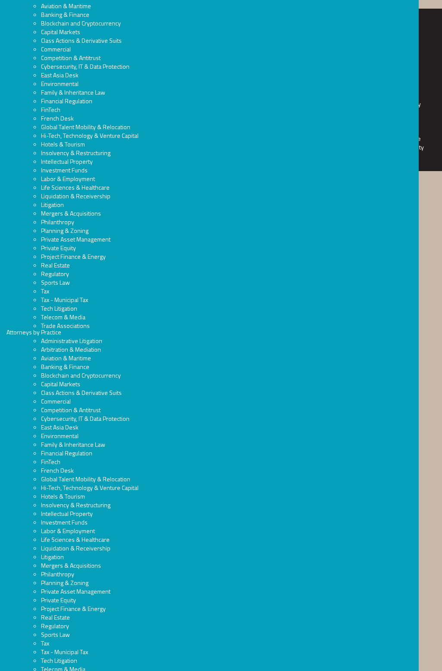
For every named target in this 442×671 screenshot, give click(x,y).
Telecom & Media (63, 316)
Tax (45, 291)
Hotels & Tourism (63, 144)
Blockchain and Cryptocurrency (81, 23)
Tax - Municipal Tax (64, 299)
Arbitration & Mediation (71, 349)
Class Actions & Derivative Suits (81, 40)
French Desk (57, 118)
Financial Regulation (66, 100)
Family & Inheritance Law (73, 92)
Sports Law (55, 282)
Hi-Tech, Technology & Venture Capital (90, 135)
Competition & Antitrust (71, 57)
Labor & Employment (68, 178)
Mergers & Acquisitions (71, 213)
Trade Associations (65, 325)
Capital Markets (60, 31)
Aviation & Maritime (66, 5)
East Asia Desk (60, 75)
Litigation (52, 204)
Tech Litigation (59, 308)
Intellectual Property (67, 161)
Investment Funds (64, 170)
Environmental (60, 83)
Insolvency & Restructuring (75, 152)
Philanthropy (57, 221)
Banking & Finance (65, 14)
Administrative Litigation (71, 340)
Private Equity (58, 247)
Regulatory (55, 273)
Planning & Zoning (64, 230)
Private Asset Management (75, 239)
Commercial (56, 49)
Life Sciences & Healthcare (75, 187)
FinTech (50, 109)
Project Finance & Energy (73, 256)
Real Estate (55, 265)
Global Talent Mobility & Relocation (85, 126)
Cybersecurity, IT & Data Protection (85, 66)
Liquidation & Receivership (75, 195)
